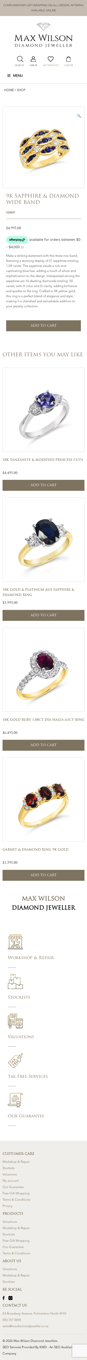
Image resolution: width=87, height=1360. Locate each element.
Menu (18, 75)
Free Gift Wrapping (16, 1193)
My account (11, 1180)
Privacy (7, 1206)
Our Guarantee (13, 1187)
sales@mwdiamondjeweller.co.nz (25, 1326)
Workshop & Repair (16, 1161)
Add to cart (44, 325)
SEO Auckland (64, 1347)
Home (9, 90)
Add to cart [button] (44, 485)
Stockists (9, 1168)
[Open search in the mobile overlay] (19, 59)
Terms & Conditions (16, 1199)
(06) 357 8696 (12, 1319)
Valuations (10, 1174)
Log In (33, 65)
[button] (79, 115)
